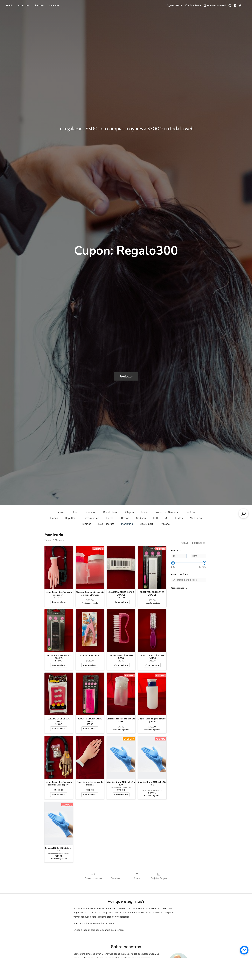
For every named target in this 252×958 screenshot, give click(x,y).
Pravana (165, 523)
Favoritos (115, 878)
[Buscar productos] (243, 513)
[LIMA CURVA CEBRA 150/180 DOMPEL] (121, 567)
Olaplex (129, 512)
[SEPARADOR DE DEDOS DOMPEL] (58, 694)
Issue (144, 512)
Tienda (9, 5)
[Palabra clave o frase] (173, 580)
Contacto (54, 5)
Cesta (137, 878)
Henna (54, 518)
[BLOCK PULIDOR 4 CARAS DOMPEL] (90, 694)
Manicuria (127, 523)
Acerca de (23, 5)
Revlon (125, 518)
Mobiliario (196, 518)
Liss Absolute (106, 523)
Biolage (86, 523)
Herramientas (91, 518)
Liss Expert (146, 523)
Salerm (60, 512)
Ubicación (39, 5)
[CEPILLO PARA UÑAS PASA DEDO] (121, 630)
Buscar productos (93, 878)
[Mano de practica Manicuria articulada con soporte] (58, 757)
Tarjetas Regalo (159, 878)
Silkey (75, 512)
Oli (166, 518)
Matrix (179, 518)
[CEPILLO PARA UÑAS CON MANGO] (152, 630)
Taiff (155, 518)
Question (91, 512)
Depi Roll (191, 512)
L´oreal (110, 518)
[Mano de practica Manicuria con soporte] (58, 567)
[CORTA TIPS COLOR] (90, 630)
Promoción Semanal (167, 512)
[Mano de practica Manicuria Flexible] (90, 757)
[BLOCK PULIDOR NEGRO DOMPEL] (58, 630)
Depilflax (70, 518)
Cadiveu (141, 518)
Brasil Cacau (110, 512)
